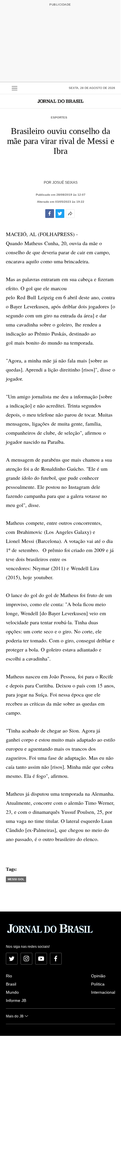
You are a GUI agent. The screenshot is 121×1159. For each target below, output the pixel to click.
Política (98, 984)
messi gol (16, 879)
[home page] (60, 101)
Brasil (11, 984)
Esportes (59, 117)
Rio (9, 976)
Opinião (98, 976)
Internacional (103, 992)
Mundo (12, 992)
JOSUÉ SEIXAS (65, 182)
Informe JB (16, 1000)
